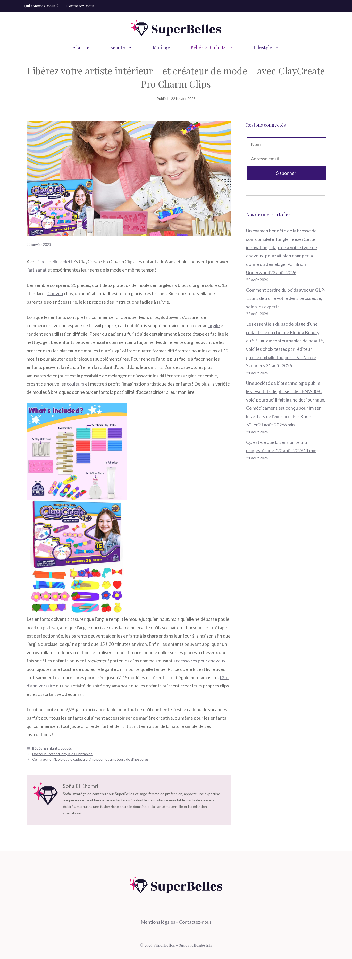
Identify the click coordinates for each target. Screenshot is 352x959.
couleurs (75, 384)
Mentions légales (158, 922)
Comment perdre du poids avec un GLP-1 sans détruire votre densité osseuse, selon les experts (285, 298)
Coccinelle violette (56, 261)
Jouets (66, 748)
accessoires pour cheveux (199, 661)
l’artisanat (37, 270)
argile (214, 325)
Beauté (117, 47)
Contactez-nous (80, 5)
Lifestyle (263, 47)
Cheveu (55, 293)
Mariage (161, 47)
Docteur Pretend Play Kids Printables (62, 754)
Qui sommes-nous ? (41, 5)
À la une (81, 47)
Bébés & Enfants (208, 47)
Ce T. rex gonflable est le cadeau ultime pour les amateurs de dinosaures (90, 759)
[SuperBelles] (176, 27)
